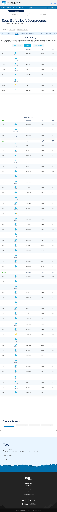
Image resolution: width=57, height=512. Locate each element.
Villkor (28, 491)
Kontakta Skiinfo (28, 483)
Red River (12, 29)
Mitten (27, 45)
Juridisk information (28, 488)
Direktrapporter (34, 33)
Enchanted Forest (22, 29)
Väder (16, 33)
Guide (3, 33)
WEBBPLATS (15, 14)
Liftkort (33, 425)
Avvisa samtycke (28, 495)
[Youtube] (23, 500)
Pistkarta (52, 33)
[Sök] (45, 8)
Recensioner (44, 33)
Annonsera (28, 485)
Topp (38, 45)
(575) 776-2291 (43, 14)
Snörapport (10, 7)
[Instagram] (30, 500)
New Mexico (10, 26)
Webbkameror (24, 33)
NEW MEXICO (6, 23)
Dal (17, 45)
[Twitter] (27, 500)
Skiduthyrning (21, 425)
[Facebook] (34, 500)
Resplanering (19, 7)
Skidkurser (47, 425)
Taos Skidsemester (9, 425)
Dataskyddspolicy (28, 489)
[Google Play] (25, 504)
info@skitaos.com (9, 459)
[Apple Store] (33, 504)
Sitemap (28, 492)
